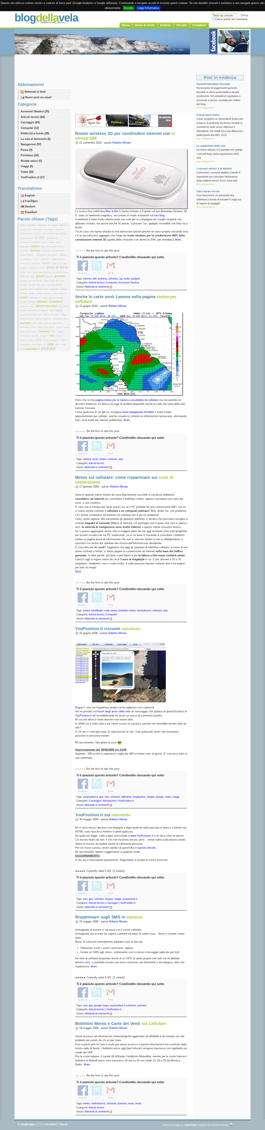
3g (120, 278)
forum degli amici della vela (114, 711)
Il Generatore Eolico (208, 115)
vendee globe (27, 340)
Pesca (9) (26, 149)
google (160, 796)
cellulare (113, 278)
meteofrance (144, 610)
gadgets (135, 278)
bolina (61, 246)
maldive (64, 289)
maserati (63, 293)
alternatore (38, 229)
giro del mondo (36, 280)
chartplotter (26, 259)
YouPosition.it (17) (32, 177)
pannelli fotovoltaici (47, 306)
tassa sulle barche (29, 331)
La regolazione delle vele (210, 145)
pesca (66, 306)
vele (52, 335)
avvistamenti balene (30, 242)
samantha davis (60, 319)
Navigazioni (109, 800)
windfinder (97, 610)
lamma (87, 459)
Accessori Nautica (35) (35, 111)
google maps (101, 1005)
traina (60, 331)
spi (46, 323)
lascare (24, 289)
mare (131, 1103)
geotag (24, 280)
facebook (57, 272)
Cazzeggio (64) (30, 122)
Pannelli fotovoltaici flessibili (213, 84)
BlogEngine (28, 1124)
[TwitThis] (96, 267)
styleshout (190, 1125)
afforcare (42, 225)
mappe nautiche (44, 293)
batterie (35, 246)
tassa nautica (62, 327)
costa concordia (59, 263)
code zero (45, 259)
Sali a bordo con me (208, 191)
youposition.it (90, 796)
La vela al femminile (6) (36, 138)
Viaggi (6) (27, 166)
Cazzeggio (95, 800)
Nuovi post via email (38, 97)
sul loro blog (157, 215)
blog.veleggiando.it (205, 107)
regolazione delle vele (31, 314)
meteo (102, 459)
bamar (52, 242)
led (46, 289)
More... (179, 239)
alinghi (55, 225)
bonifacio (25, 250)
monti (45, 297)
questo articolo (146, 847)
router (126, 278)
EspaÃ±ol (30, 212)
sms (107, 796)
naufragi (32, 302)
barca (58, 242)
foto (33, 276)
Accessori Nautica (129, 282)
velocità (59, 336)
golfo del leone (57, 280)
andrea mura (26, 233)
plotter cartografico (29, 310)
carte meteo (110, 610)
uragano (44, 336)
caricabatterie (58, 250)
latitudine (126, 796)
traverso (35, 336)
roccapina (55, 314)
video (58, 344)
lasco (31, 289)
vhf (44, 344)
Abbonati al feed (34, 91)
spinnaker (25, 327)
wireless (102, 278)
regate (58, 310)
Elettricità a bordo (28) (35, 133)
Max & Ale (112, 211)
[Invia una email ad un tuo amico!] (110, 267)
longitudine (139, 796)
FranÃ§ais (31, 201)
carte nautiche (27, 255)
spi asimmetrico (56, 323)
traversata (25, 336)
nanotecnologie (55, 297)
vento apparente (51, 340)
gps (101, 796)
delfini (43, 268)
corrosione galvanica (30, 263)
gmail (47, 280)
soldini (40, 323)
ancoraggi (49, 229)
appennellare (27, 238)
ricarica (46, 314)
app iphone (60, 233)
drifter (23, 272)
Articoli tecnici (96, 282)
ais (49, 225)
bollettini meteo (127, 610)
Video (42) (27, 171)
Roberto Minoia (121, 142)
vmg (63, 344)
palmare (142, 1005)
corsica (46, 263)
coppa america (58, 259)
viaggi (175, 796)
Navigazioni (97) (31, 144)
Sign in (63, 1124)
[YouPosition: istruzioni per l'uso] (120, 672)
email (35, 272)
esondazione (45, 272)
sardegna (26, 323)
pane (32, 306)
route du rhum (27, 319)
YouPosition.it (83, 715)
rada (51, 310)
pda (121, 459)
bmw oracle (52, 246)
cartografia (40, 255)
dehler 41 (34, 268)
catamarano (53, 255)
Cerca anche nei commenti (231, 19)
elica (29, 272)
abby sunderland (28, 225)
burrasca (35, 250)
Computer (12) (30, 127)
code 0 (36, 259)
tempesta (44, 331)
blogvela (46, 17)
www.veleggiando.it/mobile (138, 412)
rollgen (64, 314)
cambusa (46, 250)
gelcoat (50, 276)
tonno (54, 331)
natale (23, 302)
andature (59, 229)
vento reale (36, 344)
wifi (94, 278)
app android (48, 233)
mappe (151, 796)
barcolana (25, 246)
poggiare (44, 310)
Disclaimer (51, 1124)
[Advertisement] (132, 83)
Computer (111, 282)
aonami (38, 233)
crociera (24, 268)
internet (87, 278)
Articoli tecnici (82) (33, 117)
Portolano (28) (30, 155)
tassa (34, 327)
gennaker (59, 276)
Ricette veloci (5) (31, 160)
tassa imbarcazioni (46, 327)
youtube (48, 348)
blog (43, 246)
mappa (24, 293)
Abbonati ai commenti (96, 286)
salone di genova (43, 319)
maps (168, 796)
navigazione (56, 301)
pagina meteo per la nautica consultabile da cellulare (126, 400)
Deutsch (29, 206)
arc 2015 (40, 237)
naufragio (42, 301)
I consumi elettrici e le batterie (214, 168)
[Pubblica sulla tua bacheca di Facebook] (83, 267)
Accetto (128, 8)
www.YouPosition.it (141, 835)
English (29, 195)
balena (44, 242)
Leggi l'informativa (148, 8)
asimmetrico (51, 238)
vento (95, 459)
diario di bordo (57, 267)
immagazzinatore (55, 285)
